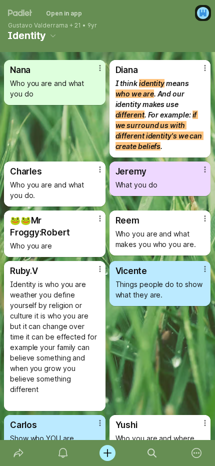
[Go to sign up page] (203, 13)
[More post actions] (94, 72)
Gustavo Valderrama (38, 25)
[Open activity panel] (62, 453)
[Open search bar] (152, 453)
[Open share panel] (18, 453)
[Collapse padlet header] (53, 35)
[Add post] (107, 453)
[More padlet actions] (196, 453)
